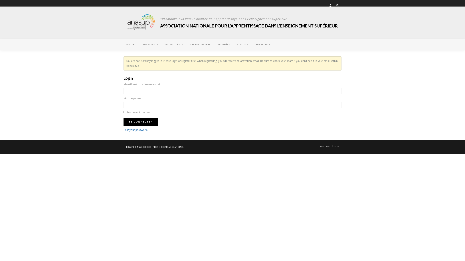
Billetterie (263, 44)
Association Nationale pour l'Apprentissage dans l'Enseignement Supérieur (249, 25)
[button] (330, 5)
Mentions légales (329, 146)
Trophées (224, 44)
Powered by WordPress (138, 147)
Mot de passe (132, 98)
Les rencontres (200, 44)
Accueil (131, 44)
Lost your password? (136, 130)
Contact (242, 44)
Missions (149, 44)
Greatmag (166, 147)
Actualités (172, 44)
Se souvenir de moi (138, 112)
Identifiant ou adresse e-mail (142, 84)
